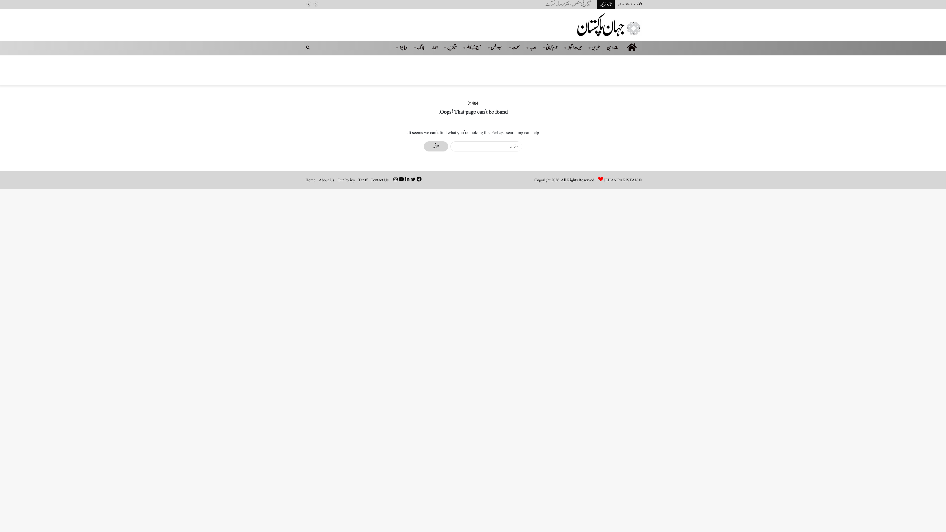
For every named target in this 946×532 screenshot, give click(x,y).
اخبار (435, 48)
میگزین (452, 48)
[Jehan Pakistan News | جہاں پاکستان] (609, 24)
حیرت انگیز (575, 48)
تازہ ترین (613, 48)
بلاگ (420, 48)
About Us (326, 180)
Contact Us (380, 180)
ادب (533, 48)
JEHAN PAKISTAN (621, 180)
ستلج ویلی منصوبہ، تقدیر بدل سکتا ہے (571, 4)
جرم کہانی (552, 48)
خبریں (596, 48)
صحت (516, 48)
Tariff (362, 180)
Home (310, 180)
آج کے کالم (474, 48)
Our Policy (346, 180)
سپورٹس (496, 48)
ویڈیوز (403, 48)
